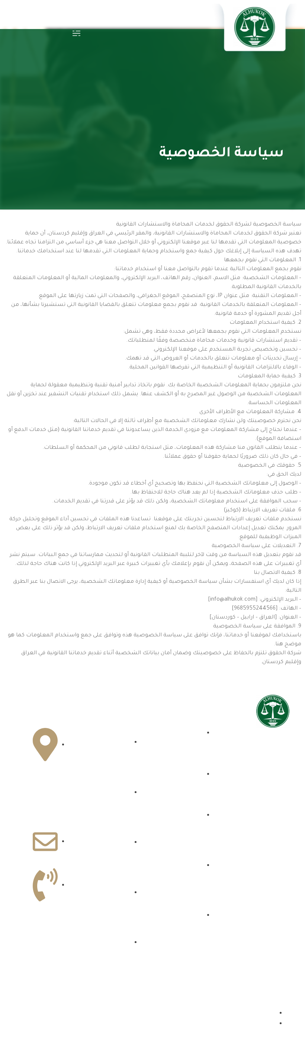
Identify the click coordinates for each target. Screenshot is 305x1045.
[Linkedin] (261, 830)
